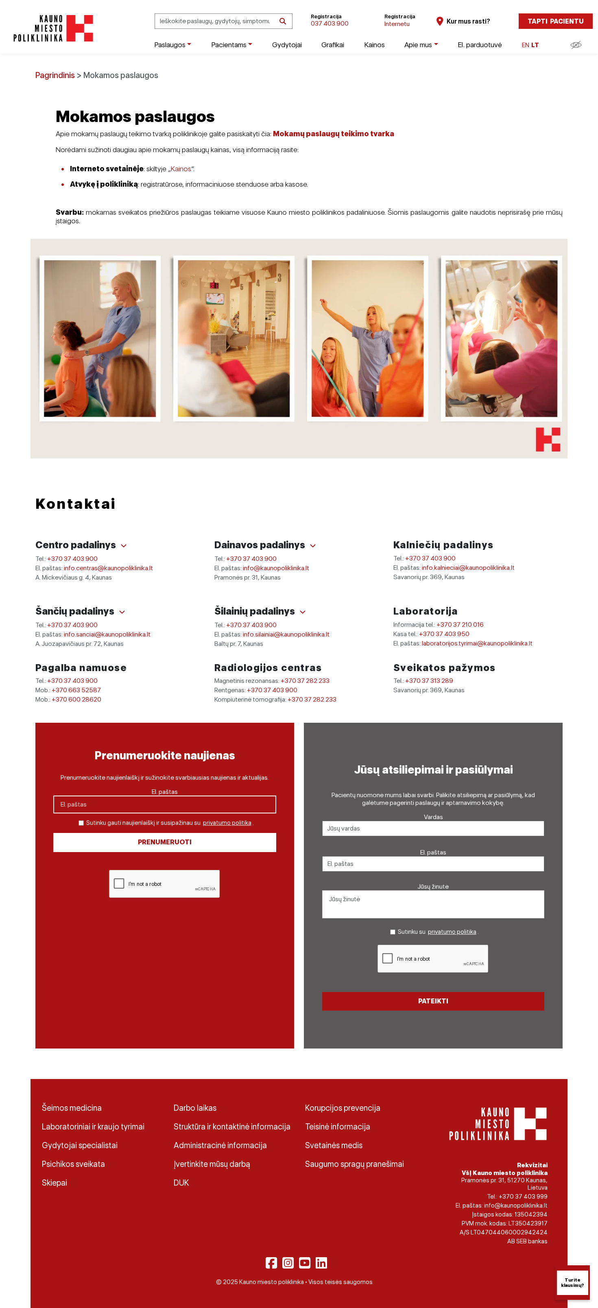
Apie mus (418, 44)
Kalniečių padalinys (443, 545)
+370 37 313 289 (429, 681)
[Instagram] (288, 1262)
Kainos (374, 44)
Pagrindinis (55, 75)
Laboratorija (425, 611)
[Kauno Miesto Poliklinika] (52, 28)
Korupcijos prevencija (342, 1108)
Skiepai (54, 1183)
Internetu (397, 24)
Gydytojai (287, 44)
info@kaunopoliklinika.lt (276, 568)
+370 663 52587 (76, 690)
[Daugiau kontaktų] (123, 546)
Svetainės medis (333, 1145)
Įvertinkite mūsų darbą (212, 1164)
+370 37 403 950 (444, 634)
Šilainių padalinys (255, 611)
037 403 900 (330, 23)
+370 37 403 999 (523, 1196)
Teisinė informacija (337, 1126)
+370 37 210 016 (460, 624)
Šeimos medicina (72, 1108)
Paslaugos (170, 44)
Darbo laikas (195, 1108)
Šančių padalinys (75, 611)
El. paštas (165, 792)
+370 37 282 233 (305, 681)
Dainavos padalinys (260, 545)
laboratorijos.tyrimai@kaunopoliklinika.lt (477, 643)
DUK (181, 1183)
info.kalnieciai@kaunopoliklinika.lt (468, 567)
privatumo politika (227, 822)
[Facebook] (271, 1262)
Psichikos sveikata (73, 1164)
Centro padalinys (76, 545)
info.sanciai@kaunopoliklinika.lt (107, 634)
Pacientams (229, 44)
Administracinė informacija (220, 1145)
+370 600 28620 (76, 699)
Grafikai (332, 44)
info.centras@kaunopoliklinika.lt (108, 568)
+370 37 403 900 (72, 558)
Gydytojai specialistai (80, 1145)
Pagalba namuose (81, 668)
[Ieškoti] (282, 21)
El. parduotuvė (480, 44)
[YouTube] (304, 1262)
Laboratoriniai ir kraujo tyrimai (93, 1126)
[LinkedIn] (321, 1262)
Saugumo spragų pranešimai (354, 1164)
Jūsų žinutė (433, 886)
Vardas (433, 817)
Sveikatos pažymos (444, 668)
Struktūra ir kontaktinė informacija (232, 1126)
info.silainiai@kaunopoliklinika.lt (286, 634)
